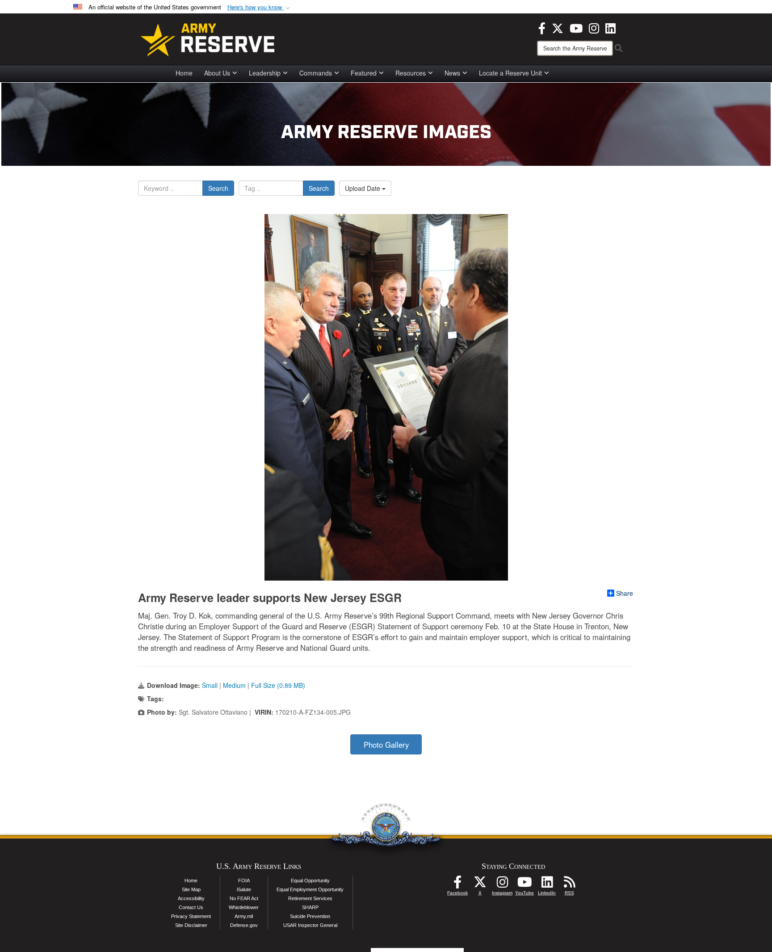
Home (184, 72)
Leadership (265, 72)
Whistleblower (244, 907)
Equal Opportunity (310, 880)
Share (624, 593)
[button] (259, 7)
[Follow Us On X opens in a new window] (480, 884)
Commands (315, 72)
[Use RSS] (569, 884)
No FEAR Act (244, 898)
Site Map (191, 889)
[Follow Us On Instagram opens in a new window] (502, 884)
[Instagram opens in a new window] (594, 27)
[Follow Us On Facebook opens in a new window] (457, 884)
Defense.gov (244, 925)
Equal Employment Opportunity (310, 889)
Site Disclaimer (191, 925)
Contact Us (191, 907)
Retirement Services (310, 898)
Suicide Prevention (310, 916)
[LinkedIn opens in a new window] (610, 27)
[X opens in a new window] (557, 27)
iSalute (244, 889)
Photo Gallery (386, 744)
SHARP (310, 907)
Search (218, 188)
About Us (217, 72)
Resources (410, 72)
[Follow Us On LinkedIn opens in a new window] (547, 884)
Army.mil (244, 916)
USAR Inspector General (310, 925)
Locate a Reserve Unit (510, 72)
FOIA (244, 880)
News (452, 72)
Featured (364, 72)
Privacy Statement (191, 916)
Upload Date (363, 188)
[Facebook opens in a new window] (541, 27)
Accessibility (191, 898)
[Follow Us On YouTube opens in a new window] (524, 884)
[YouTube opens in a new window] (576, 27)
